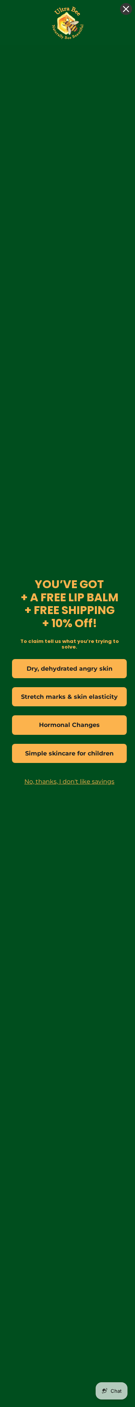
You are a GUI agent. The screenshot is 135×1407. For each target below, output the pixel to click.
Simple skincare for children (69, 753)
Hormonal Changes (69, 724)
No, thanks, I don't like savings (69, 781)
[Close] (126, 9)
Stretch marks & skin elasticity (69, 696)
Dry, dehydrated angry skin (69, 668)
